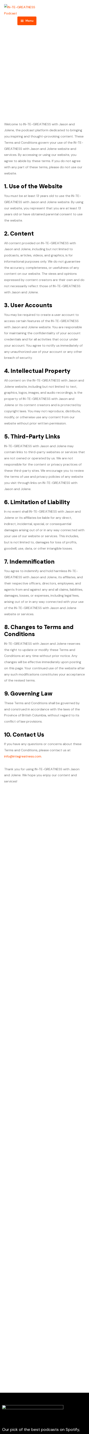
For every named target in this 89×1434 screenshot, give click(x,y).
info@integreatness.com (22, 756)
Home (25, 82)
